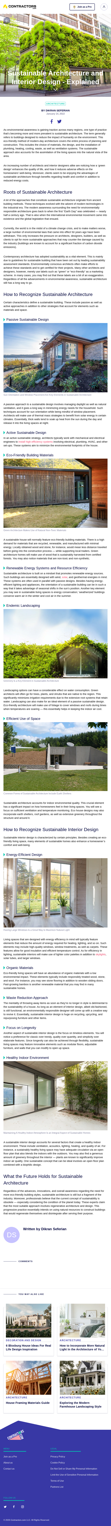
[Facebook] (14, 1506)
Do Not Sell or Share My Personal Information (73, 1469)
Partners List (56, 1487)
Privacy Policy (57, 1456)
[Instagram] (22, 1506)
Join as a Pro (10, 1456)
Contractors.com (18, 1520)
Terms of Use (57, 1481)
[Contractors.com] (19, 8)
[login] (104, 6)
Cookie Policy (57, 1462)
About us (8, 1462)
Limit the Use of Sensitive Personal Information (74, 1475)
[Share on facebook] (51, 121)
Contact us (8, 1469)
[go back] (6, 20)
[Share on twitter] (59, 121)
